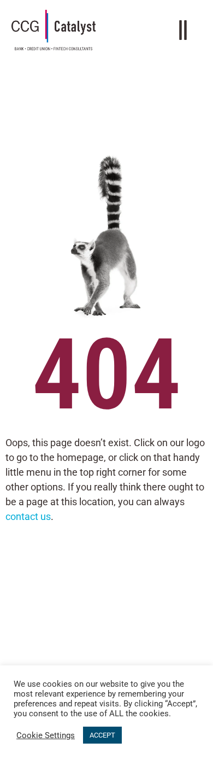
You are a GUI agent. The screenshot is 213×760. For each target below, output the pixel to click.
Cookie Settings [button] (45, 735)
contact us (28, 516)
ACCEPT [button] (102, 735)
